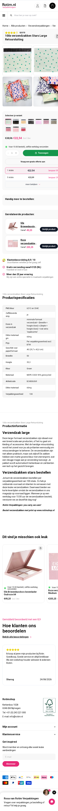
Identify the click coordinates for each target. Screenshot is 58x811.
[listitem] (8, 121)
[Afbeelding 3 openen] (17, 91)
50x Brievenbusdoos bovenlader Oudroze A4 (29, 225)
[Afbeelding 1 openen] (17, 60)
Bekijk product (48, 229)
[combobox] (35, 15)
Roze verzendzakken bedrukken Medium (28, 242)
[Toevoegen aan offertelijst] (40, 548)
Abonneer (10, 764)
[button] (37, 6)
